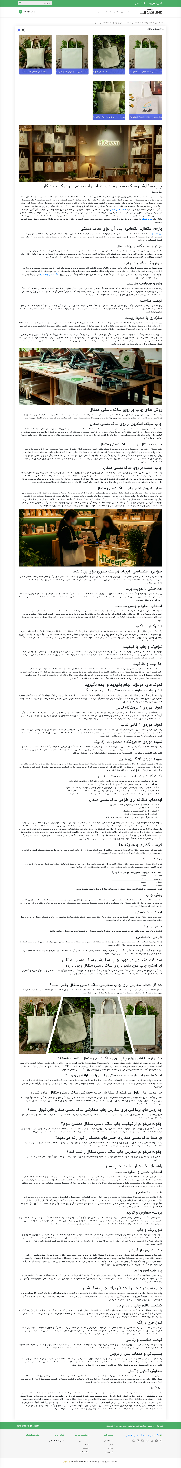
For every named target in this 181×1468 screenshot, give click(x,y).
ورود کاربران (154, 3)
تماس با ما (98, 11)
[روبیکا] (133, 1441)
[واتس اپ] (147, 1441)
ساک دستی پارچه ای (120, 22)
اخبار (116, 11)
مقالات (108, 11)
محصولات (148, 22)
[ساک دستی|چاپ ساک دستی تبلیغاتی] (151, 11)
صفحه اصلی (126, 11)
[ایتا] (138, 1441)
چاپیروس (66, 1461)
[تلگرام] (156, 1441)
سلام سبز (159, 22)
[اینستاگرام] (161, 1441)
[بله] (142, 1441)
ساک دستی (136, 22)
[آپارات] (152, 1441)
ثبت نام (138, 3)
